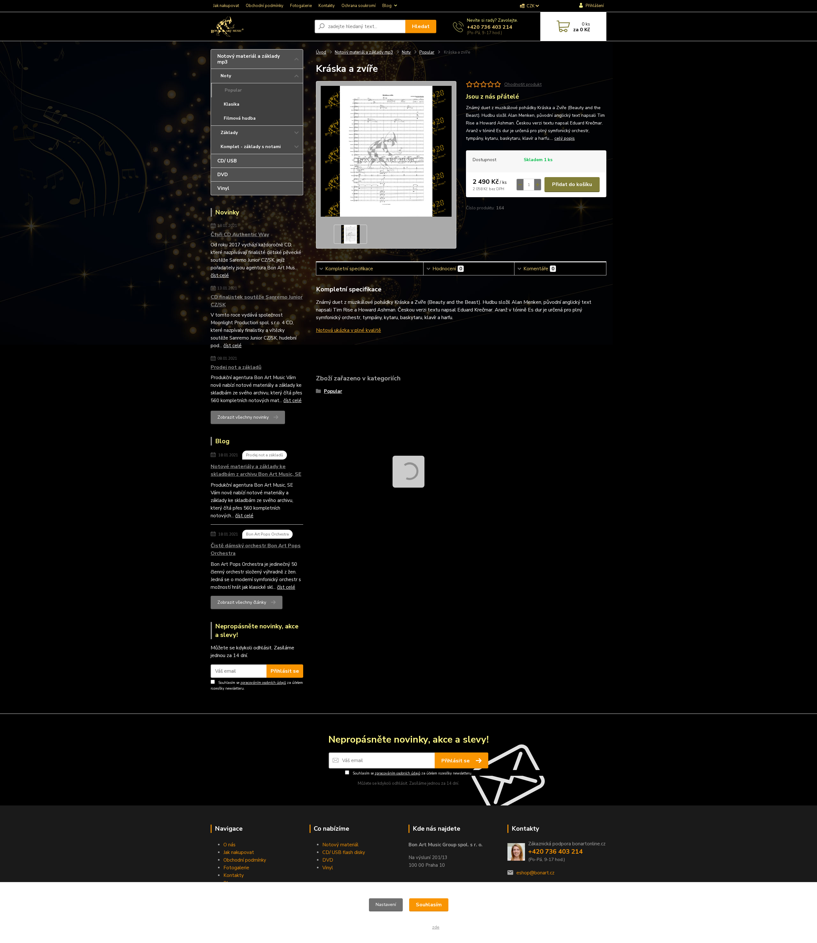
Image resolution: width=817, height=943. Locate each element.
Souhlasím (429, 904)
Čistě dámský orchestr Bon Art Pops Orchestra (256, 549)
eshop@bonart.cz (535, 873)
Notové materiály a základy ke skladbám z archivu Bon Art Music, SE (256, 470)
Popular (233, 90)
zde (435, 927)
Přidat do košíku (572, 184)
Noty (226, 76)
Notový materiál (340, 845)
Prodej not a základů (236, 367)
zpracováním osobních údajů (263, 682)
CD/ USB (227, 161)
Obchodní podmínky (264, 6)
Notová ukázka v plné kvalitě (348, 330)
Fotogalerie (301, 6)
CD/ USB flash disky (343, 852)
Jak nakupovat (226, 6)
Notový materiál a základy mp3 (248, 59)
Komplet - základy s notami (251, 147)
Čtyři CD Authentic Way (240, 234)
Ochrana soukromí (358, 6)
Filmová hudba (240, 118)
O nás (229, 845)
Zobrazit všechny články (241, 602)
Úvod (321, 52)
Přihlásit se (285, 671)
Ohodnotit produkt (523, 84)
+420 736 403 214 (489, 27)
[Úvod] (260, 26)
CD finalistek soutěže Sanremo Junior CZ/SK (257, 301)
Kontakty (327, 6)
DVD (222, 174)
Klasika (231, 104)
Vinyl (223, 188)
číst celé (220, 275)
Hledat (421, 26)
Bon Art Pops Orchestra (267, 534)
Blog (387, 6)
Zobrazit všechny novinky (243, 417)
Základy (229, 133)
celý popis (564, 138)
